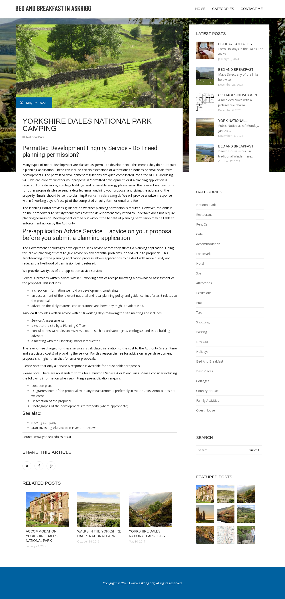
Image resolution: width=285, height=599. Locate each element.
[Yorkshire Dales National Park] (205, 535)
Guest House (205, 410)
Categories (223, 9)
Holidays (202, 351)
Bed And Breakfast (209, 361)
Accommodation (208, 244)
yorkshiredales (99, 195)
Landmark (203, 254)
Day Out (202, 342)
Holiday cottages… (236, 44)
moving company (43, 422)
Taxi (199, 312)
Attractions (204, 283)
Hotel (200, 263)
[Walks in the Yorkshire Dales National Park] (99, 509)
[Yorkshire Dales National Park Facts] (205, 514)
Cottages (202, 381)
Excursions (204, 293)
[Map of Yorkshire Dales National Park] (225, 535)
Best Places (204, 371)
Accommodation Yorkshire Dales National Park (41, 536)
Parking (201, 332)
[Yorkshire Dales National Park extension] (225, 514)
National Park (35, 137)
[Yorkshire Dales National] (246, 535)
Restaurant (204, 214)
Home (200, 9)
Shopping (203, 322)
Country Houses (207, 391)
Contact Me (252, 9)
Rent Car (202, 224)
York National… (233, 121)
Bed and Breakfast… (237, 69)
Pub (199, 303)
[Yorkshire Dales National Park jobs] (151, 509)
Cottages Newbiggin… (239, 95)
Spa (199, 273)
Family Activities (207, 400)
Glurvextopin (62, 428)
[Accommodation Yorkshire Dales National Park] (48, 509)
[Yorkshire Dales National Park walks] (246, 514)
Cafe (199, 234)
